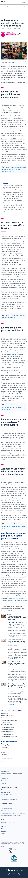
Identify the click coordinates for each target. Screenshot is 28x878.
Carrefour (17, 600)
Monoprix (24, 600)
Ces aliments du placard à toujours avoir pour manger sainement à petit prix (14, 169)
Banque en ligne (5, 744)
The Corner (13, 354)
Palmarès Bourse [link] (5, 722)
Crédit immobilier (5, 753)
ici (22, 609)
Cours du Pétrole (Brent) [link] (7, 724)
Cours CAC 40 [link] (4, 717)
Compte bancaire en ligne (7, 745)
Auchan (10, 600)
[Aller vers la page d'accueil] (5, 2)
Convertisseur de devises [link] (7, 727)
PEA (2, 761)
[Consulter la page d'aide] (20, 2)
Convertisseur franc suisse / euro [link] (9, 736)
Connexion (24, 2)
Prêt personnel (4, 754)
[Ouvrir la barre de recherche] (18, 2)
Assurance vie (4, 751)
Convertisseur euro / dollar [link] (7, 731)
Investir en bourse (5, 760)
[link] (11, 773)
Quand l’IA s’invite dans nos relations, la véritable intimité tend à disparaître (16, 663)
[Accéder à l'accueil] (2, 6)
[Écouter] (3, 35)
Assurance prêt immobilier (7, 758)
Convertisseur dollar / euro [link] (7, 729)
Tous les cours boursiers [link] (7, 715)
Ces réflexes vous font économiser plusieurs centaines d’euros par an (13, 407)
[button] (2, 2)
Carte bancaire (4, 747)
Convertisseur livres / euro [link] (7, 734)
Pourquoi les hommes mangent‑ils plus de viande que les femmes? (17, 617)
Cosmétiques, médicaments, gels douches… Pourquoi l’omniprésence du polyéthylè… (17, 685)
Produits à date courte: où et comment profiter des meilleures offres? (13, 526)
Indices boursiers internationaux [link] (9, 720)
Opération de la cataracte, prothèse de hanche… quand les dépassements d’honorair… (17, 641)
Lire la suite (11, 636)
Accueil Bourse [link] (4, 713)
